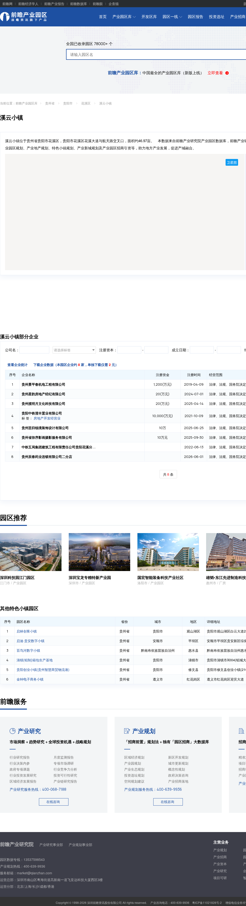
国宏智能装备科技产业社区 (160, 577)
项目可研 (220, 877)
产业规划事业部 (80, 844)
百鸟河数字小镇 (28, 650)
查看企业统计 (17, 364)
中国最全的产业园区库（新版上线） (156, 72)
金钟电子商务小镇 (30, 679)
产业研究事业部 (51, 844)
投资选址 (216, 16)
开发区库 (149, 16)
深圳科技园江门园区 (17, 577)
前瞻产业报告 (54, 3)
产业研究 (29, 731)
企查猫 (114, 3)
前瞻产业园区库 (26, 103)
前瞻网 (7, 3)
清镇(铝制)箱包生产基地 (35, 659)
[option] (99, 559)
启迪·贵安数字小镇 (30, 640)
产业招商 (220, 856)
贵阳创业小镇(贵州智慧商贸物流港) (43, 669)
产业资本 (220, 863)
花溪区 (86, 103)
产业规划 (143, 731)
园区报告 (195, 16)
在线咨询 (53, 801)
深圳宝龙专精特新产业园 (90, 577)
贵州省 (50, 103)
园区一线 (170, 16)
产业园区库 (122, 16)
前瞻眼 (98, 3)
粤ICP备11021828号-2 (207, 902)
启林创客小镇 (27, 631)
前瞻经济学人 (28, 3)
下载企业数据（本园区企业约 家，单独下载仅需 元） (75, 364)
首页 (103, 16)
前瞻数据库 (78, 3)
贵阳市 (68, 103)
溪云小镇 (105, 103)
